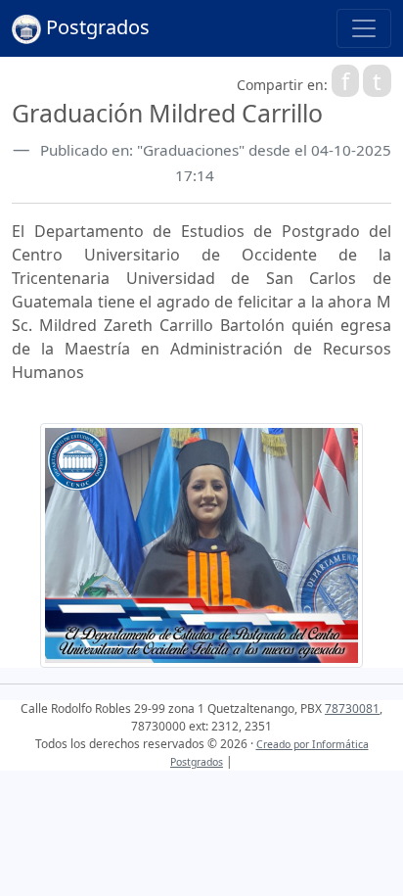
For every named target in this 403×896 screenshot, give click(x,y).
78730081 (352, 708)
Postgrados (95, 27)
